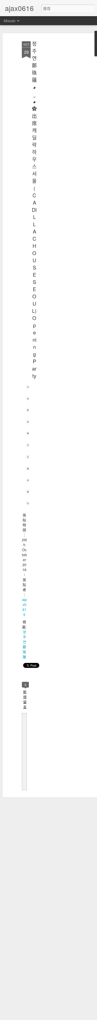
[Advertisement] (54, 117)
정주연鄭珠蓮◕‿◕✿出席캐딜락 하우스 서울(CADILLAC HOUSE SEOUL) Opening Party (34, 209)
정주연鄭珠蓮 (24, 644)
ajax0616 (24, 607)
